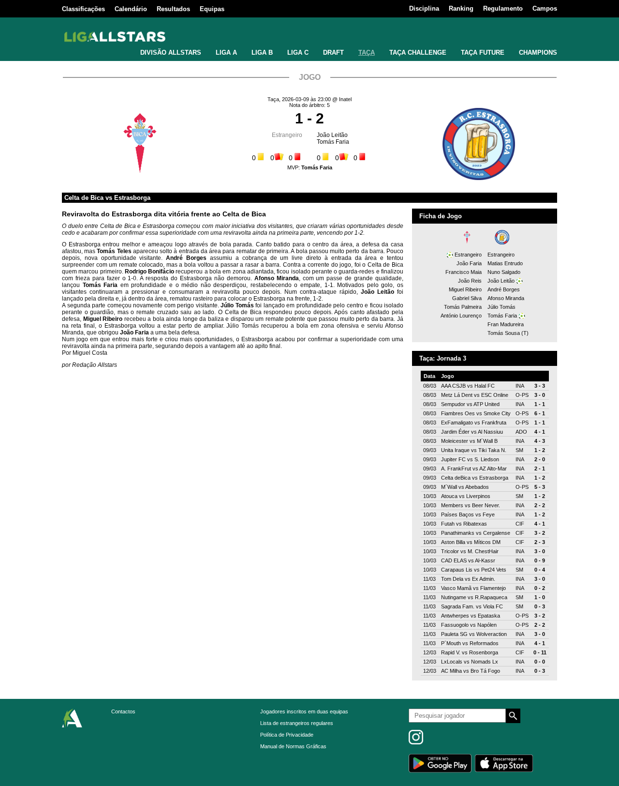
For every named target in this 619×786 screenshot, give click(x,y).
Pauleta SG (454, 634)
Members (452, 505)
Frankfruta (494, 422)
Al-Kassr (485, 560)
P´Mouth (451, 643)
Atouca (449, 496)
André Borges (503, 289)
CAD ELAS (454, 560)
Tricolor (450, 551)
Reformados (484, 643)
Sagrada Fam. (457, 606)
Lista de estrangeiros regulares (296, 723)
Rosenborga (483, 652)
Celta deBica (456, 478)
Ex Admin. (483, 579)
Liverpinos (478, 496)
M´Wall (449, 487)
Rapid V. (450, 652)
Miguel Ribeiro (465, 289)
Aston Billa (453, 542)
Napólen (487, 625)
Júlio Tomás (501, 307)
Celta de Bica (83, 197)
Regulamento (503, 8)
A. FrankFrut (456, 468)
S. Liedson (486, 459)
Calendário (131, 9)
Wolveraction (491, 634)
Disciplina (424, 8)
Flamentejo (493, 588)
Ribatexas (475, 524)
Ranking (461, 8)
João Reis (470, 281)
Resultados (173, 9)
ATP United (486, 404)
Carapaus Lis (456, 570)
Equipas (212, 9)
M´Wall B (487, 441)
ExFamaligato (457, 422)
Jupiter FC (453, 459)
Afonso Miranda (505, 298)
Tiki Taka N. (492, 450)
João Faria (469, 263)
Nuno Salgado (503, 272)
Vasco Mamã (456, 588)
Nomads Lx (484, 662)
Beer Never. (486, 505)
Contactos (123, 711)
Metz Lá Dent (456, 395)
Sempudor (453, 404)
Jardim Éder (455, 432)
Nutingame (453, 597)
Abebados (477, 487)
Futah (448, 524)
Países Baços (457, 514)
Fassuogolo (455, 625)
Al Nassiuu (490, 432)
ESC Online (494, 395)
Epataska (489, 616)
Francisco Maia (463, 272)
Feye (489, 514)
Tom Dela (452, 579)
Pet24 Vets (493, 570)
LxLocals (451, 662)
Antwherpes (455, 616)
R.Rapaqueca (491, 597)
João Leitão (332, 135)
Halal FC (484, 386)
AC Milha (451, 671)
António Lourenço (461, 315)
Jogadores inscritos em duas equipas (304, 711)
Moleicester (454, 441)
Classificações (83, 9)
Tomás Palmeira (463, 307)
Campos (544, 8)
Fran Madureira (505, 324)
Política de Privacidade (286, 735)
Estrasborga (132, 197)
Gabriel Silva (467, 298)
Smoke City (497, 413)
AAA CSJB (453, 386)
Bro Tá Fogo (485, 671)
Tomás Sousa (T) (508, 333)
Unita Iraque (455, 450)
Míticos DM (487, 542)
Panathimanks (457, 533)
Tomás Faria (333, 141)
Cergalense (496, 533)
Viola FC (493, 606)
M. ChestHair (483, 551)
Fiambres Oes (458, 413)
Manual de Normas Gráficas (293, 746)
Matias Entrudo (505, 263)
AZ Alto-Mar (493, 468)
